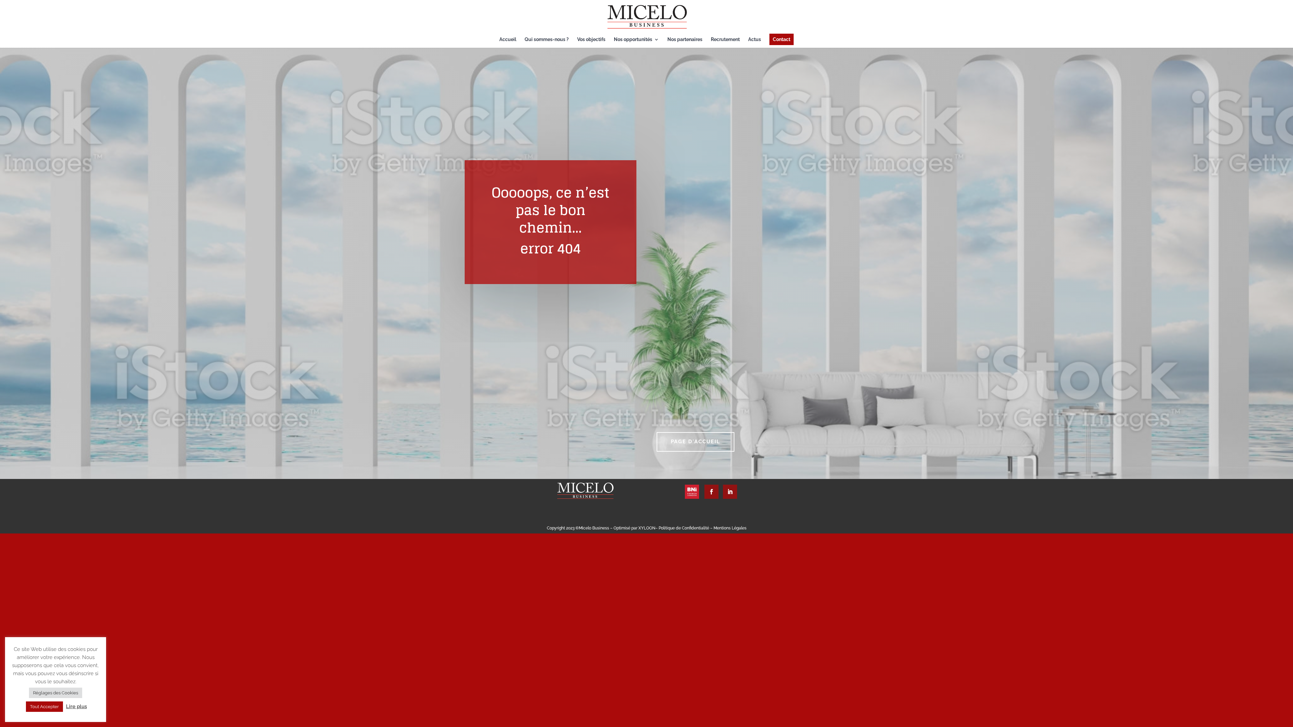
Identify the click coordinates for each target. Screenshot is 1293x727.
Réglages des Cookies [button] (55, 692)
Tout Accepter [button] (44, 706)
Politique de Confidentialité (684, 528)
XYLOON (646, 528)
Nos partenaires (684, 39)
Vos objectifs (591, 39)
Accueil (507, 39)
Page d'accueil (695, 442)
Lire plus (76, 706)
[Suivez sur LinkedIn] (730, 492)
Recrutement (725, 39)
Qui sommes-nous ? (547, 39)
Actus (754, 39)
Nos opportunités (633, 39)
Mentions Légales (730, 528)
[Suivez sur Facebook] (711, 492)
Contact (781, 39)
